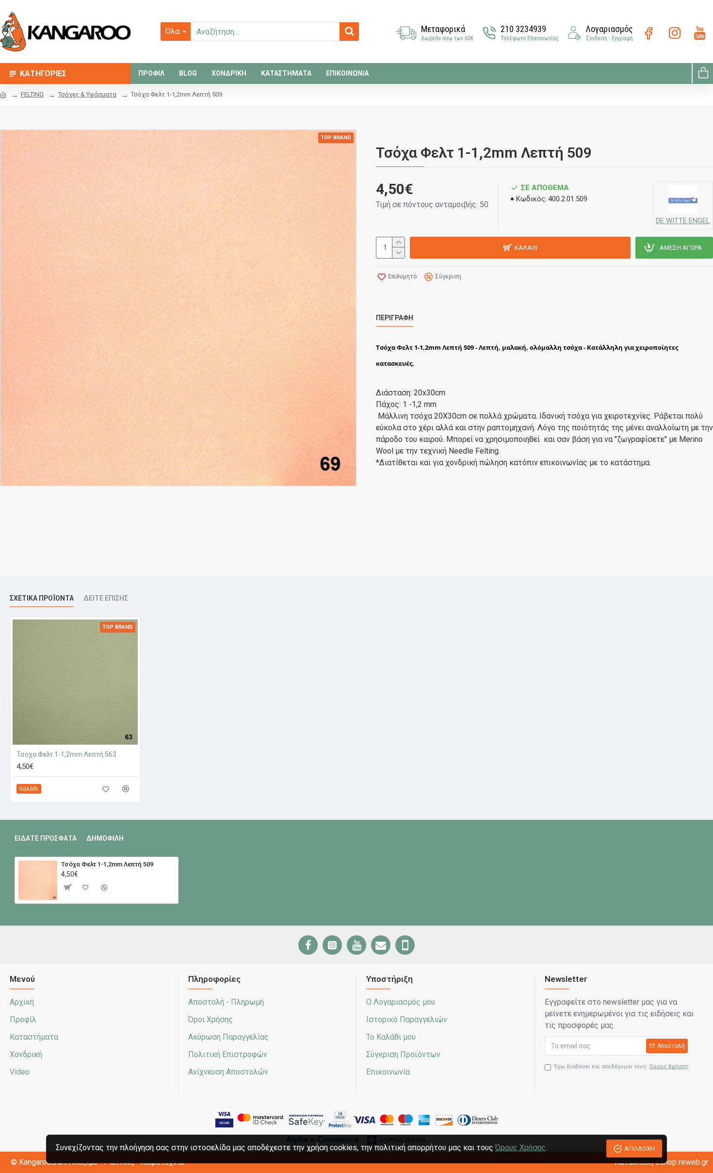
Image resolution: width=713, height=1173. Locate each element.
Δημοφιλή (105, 838)
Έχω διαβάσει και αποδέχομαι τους (621, 1066)
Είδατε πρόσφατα (46, 838)
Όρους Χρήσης (520, 1147)
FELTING (32, 94)
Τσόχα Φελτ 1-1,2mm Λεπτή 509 (107, 864)
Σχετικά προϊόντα (42, 598)
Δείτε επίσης (105, 598)
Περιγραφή (394, 318)
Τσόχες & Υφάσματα (87, 94)
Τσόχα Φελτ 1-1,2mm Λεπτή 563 (66, 754)
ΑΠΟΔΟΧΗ (639, 1148)
